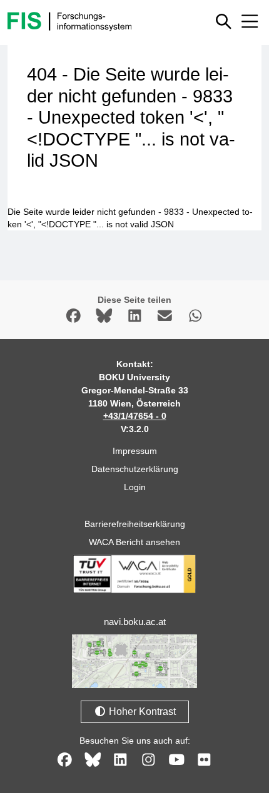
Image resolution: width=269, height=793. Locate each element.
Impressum (135, 451)
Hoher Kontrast (141, 711)
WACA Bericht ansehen (134, 542)
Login (135, 487)
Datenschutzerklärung (134, 469)
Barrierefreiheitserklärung (134, 524)
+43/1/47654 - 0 (134, 416)
